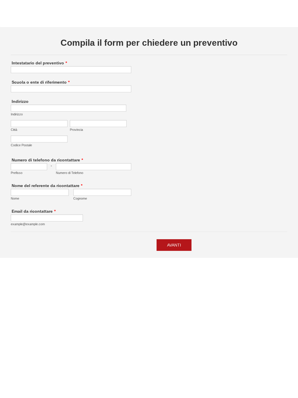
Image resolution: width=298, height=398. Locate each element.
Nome (15, 198)
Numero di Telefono (69, 173)
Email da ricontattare (34, 211)
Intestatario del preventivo (39, 63)
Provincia (76, 129)
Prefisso (16, 173)
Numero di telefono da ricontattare (47, 160)
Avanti (174, 245)
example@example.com (28, 224)
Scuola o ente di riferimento (41, 82)
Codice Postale (21, 145)
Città (14, 129)
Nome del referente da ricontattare (47, 185)
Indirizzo (20, 101)
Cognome (80, 198)
